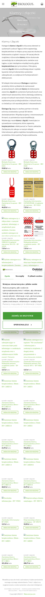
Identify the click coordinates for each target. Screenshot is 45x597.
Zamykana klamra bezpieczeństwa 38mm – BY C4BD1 (10, 559)
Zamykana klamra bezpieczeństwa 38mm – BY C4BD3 (32, 405)
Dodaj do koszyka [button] (9, 172)
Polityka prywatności (28, 590)
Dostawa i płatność (12, 589)
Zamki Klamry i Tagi (33, 18)
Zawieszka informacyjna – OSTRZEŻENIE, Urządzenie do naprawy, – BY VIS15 (33, 203)
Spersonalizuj (21, 325)
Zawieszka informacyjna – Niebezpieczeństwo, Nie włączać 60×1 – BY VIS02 (33, 363)
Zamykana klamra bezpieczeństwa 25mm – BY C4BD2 (32, 444)
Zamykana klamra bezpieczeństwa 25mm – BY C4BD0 (32, 559)
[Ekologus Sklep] (22, 4)
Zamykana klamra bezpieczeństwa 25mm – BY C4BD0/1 (32, 483)
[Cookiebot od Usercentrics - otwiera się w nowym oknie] (32, 269)
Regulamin (13, 590)
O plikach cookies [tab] (35, 276)
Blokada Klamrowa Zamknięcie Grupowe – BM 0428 (11, 203)
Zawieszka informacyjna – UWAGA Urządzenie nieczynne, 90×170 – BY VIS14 (11, 243)
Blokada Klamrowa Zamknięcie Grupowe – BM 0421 (11, 164)
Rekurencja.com (29, 594)
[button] (3, 4)
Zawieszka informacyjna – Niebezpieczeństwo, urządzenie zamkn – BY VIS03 (11, 364)
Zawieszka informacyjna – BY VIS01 (11, 521)
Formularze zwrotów (31, 589)
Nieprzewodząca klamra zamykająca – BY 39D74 (32, 521)
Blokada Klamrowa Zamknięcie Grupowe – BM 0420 (33, 164)
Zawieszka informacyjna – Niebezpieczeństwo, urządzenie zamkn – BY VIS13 (33, 243)
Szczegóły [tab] (20, 276)
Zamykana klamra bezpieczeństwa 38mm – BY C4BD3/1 (10, 405)
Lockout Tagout (20, 18)
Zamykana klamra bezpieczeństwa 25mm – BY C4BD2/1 (10, 444)
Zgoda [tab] (7, 276)
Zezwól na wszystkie (22, 316)
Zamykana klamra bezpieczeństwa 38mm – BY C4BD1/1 (10, 483)
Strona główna (8, 18)
